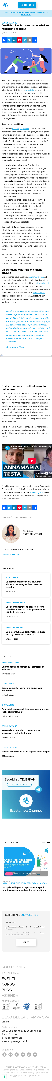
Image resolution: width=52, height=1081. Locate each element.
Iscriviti (26, 942)
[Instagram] (29, 1054)
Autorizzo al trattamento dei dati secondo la (26, 928)
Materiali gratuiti (37, 492)
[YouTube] (11, 1054)
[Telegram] (24, 40)
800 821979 (10, 1034)
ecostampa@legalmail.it (15, 1041)
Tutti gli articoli (33, 534)
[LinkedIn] (14, 40)
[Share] (34, 40)
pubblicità (29, 90)
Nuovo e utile (39, 293)
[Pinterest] (19, 40)
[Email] (29, 40)
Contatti (6, 1022)
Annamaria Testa (36, 277)
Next (48, 842)
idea (16, 518)
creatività (7, 518)
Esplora (10, 973)
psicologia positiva (20, 128)
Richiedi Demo (27, 5)
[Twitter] (9, 40)
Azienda (10, 996)
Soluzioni (12, 967)
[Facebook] (4, 40)
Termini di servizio (17, 934)
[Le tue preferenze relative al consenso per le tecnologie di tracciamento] (4, 1076)
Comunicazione (9, 23)
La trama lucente (42, 283)
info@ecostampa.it (12, 1038)
